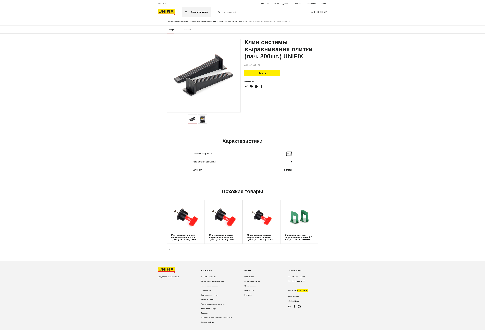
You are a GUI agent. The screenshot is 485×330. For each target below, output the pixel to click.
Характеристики (185, 30)
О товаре (170, 30)
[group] (186, 222)
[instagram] (299, 306)
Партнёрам (311, 4)
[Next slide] (180, 249)
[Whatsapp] (256, 86)
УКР (159, 4)
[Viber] (251, 86)
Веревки (204, 313)
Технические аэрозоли (210, 286)
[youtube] (289, 306)
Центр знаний (297, 4)
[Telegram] (246, 86)
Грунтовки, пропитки (209, 295)
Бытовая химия (207, 299)
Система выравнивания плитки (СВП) (216, 318)
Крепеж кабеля (207, 322)
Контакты (323, 4)
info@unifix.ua (293, 301)
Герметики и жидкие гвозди (212, 281)
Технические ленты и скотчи (213, 304)
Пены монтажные (208, 277)
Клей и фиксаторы (208, 309)
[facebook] (261, 86)
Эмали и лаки (207, 290)
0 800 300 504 (320, 12)
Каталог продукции (280, 4)
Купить (262, 73)
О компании (264, 4)
